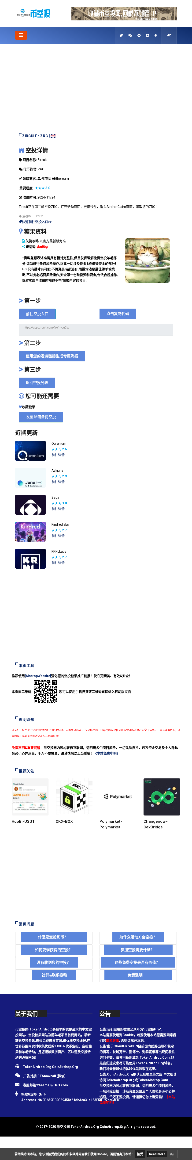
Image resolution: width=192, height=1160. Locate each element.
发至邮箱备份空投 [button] (41, 417)
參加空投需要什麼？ (138, 949)
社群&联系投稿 (54, 975)
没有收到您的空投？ (54, 962)
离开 (173, 1154)
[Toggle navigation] (21, 35)
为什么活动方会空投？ (138, 937)
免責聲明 (138, 975)
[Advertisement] (96, 90)
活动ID (26, 216)
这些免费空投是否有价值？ (138, 962)
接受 (140, 1154)
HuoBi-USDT (23, 821)
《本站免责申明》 (107, 753)
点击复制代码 (118, 313)
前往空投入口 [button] (37, 314)
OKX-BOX (64, 821)
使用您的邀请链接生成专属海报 (52, 356)
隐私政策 (112, 1040)
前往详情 (58, 455)
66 (160, 1069)
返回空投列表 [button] (37, 382)
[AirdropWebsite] (38, 676)
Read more (157, 1154)
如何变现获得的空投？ (54, 949)
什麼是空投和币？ (54, 937)
